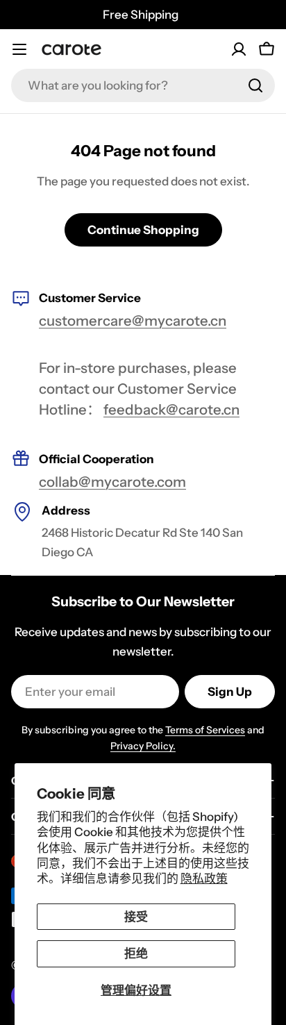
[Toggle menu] (19, 49)
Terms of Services (205, 730)
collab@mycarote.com (112, 481)
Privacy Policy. (143, 746)
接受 (136, 917)
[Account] (238, 49)
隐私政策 (204, 878)
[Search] (255, 85)
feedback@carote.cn (171, 409)
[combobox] (143, 85)
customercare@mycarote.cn (132, 320)
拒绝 (136, 953)
